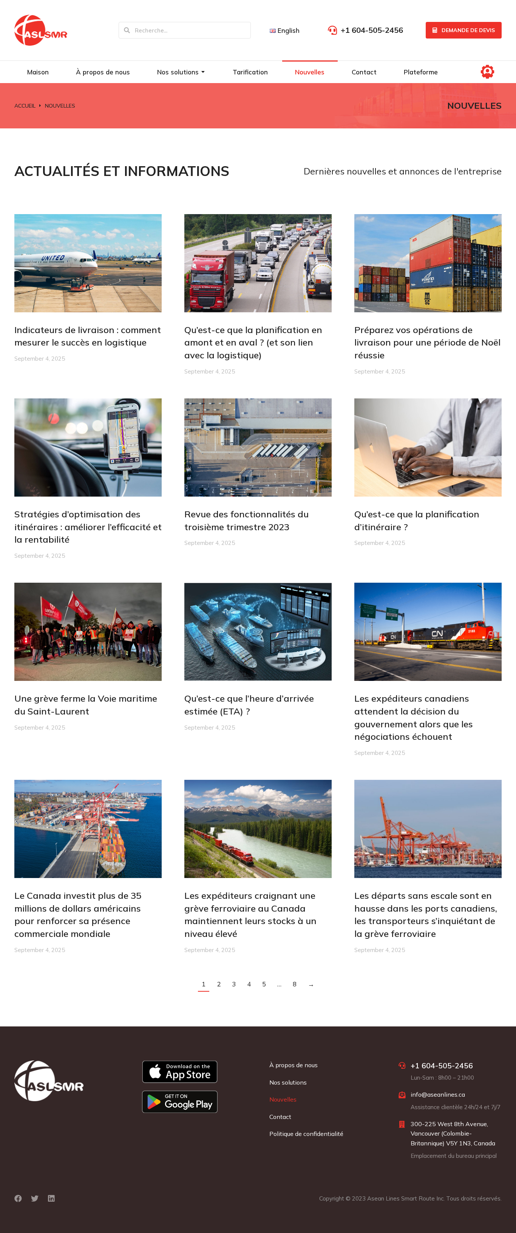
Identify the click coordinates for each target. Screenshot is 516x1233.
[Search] (127, 30)
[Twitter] (35, 1198)
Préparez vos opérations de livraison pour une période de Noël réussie (427, 342)
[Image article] (88, 263)
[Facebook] (18, 1198)
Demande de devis (468, 30)
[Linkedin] (51, 1198)
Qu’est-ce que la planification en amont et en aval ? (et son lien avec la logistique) (253, 342)
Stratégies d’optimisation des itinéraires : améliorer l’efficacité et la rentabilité (88, 526)
